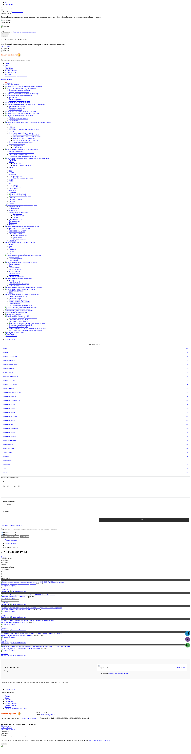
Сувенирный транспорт (10, 436)
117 (187, 408)
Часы (4, 468)
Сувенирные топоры (9, 432)
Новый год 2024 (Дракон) (10, 356)
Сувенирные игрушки (9, 404)
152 (187, 352)
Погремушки (17, 214)
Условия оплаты (10, 72)
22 (187, 376)
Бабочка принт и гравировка (22, 165)
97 (187, 400)
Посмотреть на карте (28, 718)
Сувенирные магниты (9, 420)
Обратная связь (6, 726)
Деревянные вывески (9, 360)
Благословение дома (20, 235)
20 (187, 360)
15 (187, 444)
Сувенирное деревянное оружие (12, 392)
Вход (6, 2)
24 (187, 424)
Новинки (8, 67)
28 (187, 388)
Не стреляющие (18, 145)
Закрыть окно (5, 46)
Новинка (9, 504)
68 (187, 420)
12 (187, 428)
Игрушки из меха (8, 372)
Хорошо (4, 744)
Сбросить (144, 520)
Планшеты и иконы (8, 388)
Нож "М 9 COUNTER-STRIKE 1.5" (25, 138)
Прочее (5, 472)
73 (187, 368)
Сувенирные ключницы (9, 408)
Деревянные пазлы (8, 368)
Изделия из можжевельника (10, 376)
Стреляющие (17, 147)
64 (187, 348)
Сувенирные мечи (8, 424)
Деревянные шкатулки (9, 440)
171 (187, 404)
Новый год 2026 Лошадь (10, 384)
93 (187, 392)
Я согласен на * (114, 673)
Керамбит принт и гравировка (23, 178)
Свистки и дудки (18, 215)
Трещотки (16, 217)
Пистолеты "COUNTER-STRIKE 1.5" (25, 140)
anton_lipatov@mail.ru (47, 715)
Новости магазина (9, 532)
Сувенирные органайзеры (10, 428)
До (15, 486)
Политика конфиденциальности (16, 76)
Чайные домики (7, 452)
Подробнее (4, 589)
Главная (7, 63)
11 (187, 396)
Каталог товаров (6, 79)
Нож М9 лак (17, 187)
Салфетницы (6, 464)
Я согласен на (19, 32)
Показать (46, 520)
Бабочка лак (17, 163)
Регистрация (9, 4)
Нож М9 (15, 185)
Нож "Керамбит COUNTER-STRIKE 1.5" (27, 137)
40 (187, 436)
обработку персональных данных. (24, 32)
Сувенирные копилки (9, 412)
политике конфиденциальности (99, 740)
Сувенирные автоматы (9, 396)
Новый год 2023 (7, 460)
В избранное (5, 591)
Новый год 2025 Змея (9, 380)
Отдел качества (10, 339)
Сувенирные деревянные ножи (11, 400)
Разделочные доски (8, 448)
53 (187, 372)
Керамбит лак (17, 176)
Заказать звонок (17, 12)
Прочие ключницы (19, 239)
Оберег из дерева (8, 444)
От (4, 486)
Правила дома (17, 237)
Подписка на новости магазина (11, 525)
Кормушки (6, 456)
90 (187, 416)
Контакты (8, 74)
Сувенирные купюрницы (10, 416)
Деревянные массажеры (10, 364)
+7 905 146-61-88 (6, 728)
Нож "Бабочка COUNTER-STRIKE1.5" (26, 135)
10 (187, 448)
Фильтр (3, 557)
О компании (9, 69)
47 (187, 460)
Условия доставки (11, 70)
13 (187, 472)
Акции (7, 65)
